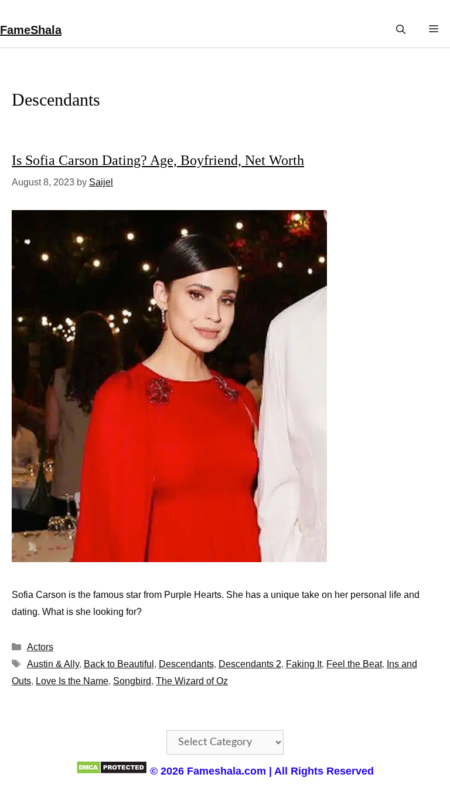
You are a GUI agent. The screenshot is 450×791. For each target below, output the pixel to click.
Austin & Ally (53, 664)
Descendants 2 (250, 664)
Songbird (132, 681)
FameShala (31, 29)
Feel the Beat (354, 664)
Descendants (186, 664)
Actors (40, 647)
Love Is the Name (72, 681)
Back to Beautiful (119, 664)
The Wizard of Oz (192, 681)
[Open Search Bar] (400, 30)
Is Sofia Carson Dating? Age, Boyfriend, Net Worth (158, 160)
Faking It (304, 664)
